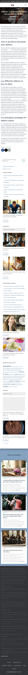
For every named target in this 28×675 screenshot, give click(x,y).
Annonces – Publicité (7, 665)
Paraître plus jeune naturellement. (11, 332)
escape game (10, 372)
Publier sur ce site (6, 168)
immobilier (23, 374)
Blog (5, 1)
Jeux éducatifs (19, 376)
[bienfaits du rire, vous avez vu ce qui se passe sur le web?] (12, 5)
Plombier (7, 381)
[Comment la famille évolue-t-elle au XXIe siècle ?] (14, 538)
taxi (20, 382)
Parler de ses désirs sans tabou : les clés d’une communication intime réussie (13, 516)
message (21, 377)
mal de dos (12, 377)
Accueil (2, 1)
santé (14, 382)
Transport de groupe (19, 384)
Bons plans (13, 1)
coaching (11, 368)
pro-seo (5, 304)
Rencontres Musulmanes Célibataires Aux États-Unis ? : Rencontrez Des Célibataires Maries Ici (13, 414)
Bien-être (17, 366)
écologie (15, 386)
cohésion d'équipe (16, 368)
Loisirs (8, 147)
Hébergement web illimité (8, 166)
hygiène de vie (18, 374)
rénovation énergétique (6, 382)
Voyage (5, 386)
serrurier (16, 382)
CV (22, 368)
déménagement (5, 372)
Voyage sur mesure (11, 386)
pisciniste (4, 381)
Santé (21, 1)
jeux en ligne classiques (16, 99)
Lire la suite (6, 335)
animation (7, 366)
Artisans (8, 1)
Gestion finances (11, 374)
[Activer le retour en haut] (25, 672)
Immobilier (18, 1)
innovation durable (6, 376)
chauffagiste (8, 368)
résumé (11, 382)
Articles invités (17, 665)
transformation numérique (9, 384)
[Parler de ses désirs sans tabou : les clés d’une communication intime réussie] (14, 502)
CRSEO (24, 665)
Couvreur (20, 368)
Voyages (24, 1)
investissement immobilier (13, 376)
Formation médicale (16, 372)
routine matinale (22, 381)
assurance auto (13, 366)
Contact (14, 668)
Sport (19, 382)
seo (4, 309)
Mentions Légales (17, 662)
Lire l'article (6, 221)
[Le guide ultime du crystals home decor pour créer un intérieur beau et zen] (14, 468)
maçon (19, 377)
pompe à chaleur (14, 381)
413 (6, 443)
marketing (15, 377)
